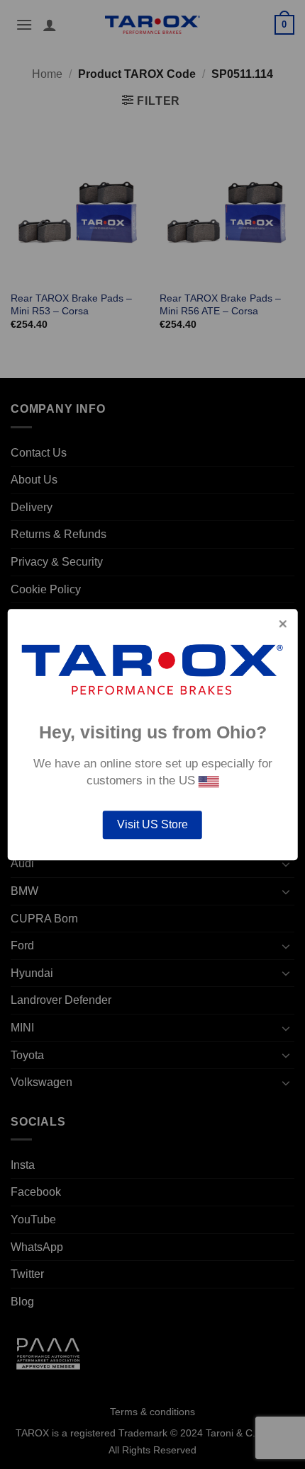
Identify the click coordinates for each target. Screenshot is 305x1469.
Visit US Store (152, 824)
